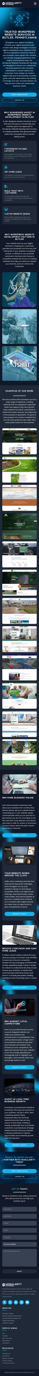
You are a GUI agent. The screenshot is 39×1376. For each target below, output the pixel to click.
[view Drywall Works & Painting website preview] (19, 639)
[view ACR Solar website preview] (19, 667)
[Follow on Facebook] (4, 1302)
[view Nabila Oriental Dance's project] (19, 289)
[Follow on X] (10, 1302)
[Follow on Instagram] (21, 1302)
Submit (19, 1271)
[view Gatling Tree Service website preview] (19, 752)
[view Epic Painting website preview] (19, 724)
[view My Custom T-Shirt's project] (19, 363)
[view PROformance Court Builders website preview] (19, 583)
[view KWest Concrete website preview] (19, 611)
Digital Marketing (8, 1321)
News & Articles (7, 1358)
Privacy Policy (7, 1361)
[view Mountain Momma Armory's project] (19, 326)
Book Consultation (19, 94)
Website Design (7, 1313)
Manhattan (6, 1341)
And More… (6, 1343)
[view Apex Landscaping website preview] (19, 526)
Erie (3, 1334)
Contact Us (19, 100)
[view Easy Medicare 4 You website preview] (19, 696)
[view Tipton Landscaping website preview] (19, 470)
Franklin (5, 1336)
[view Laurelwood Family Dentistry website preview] (19, 498)
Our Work (5, 1356)
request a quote (19, 835)
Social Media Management (11, 1318)
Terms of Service (8, 1363)
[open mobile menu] (35, 3)
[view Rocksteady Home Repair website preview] (19, 441)
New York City (7, 1338)
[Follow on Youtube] (27, 1302)
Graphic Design (7, 1323)
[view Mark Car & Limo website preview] (19, 554)
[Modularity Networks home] (12, 3)
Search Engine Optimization (12, 1316)
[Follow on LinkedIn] (16, 1302)
